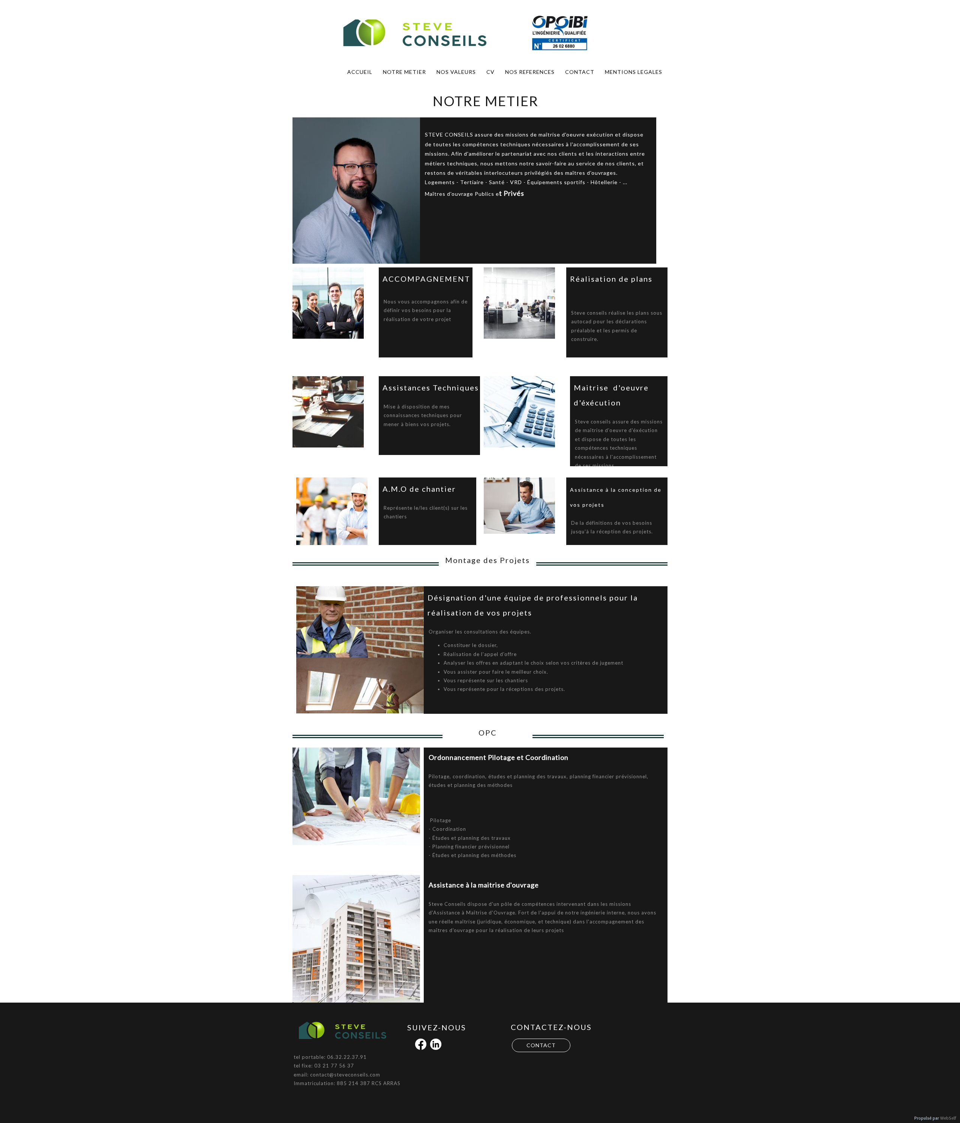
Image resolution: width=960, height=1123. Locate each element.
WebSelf (948, 1118)
